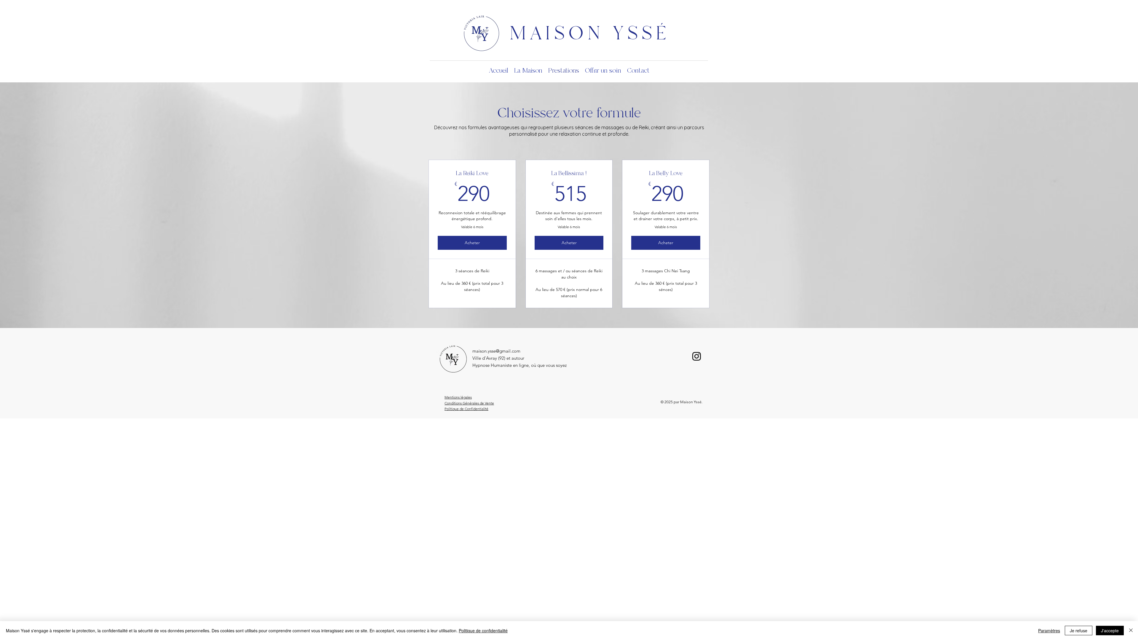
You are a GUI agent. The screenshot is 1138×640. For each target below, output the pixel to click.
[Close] (1130, 630)
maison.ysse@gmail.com (496, 351)
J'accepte (1110, 630)
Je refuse (1078, 630)
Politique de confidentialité (483, 630)
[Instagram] (696, 356)
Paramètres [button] (1049, 630)
